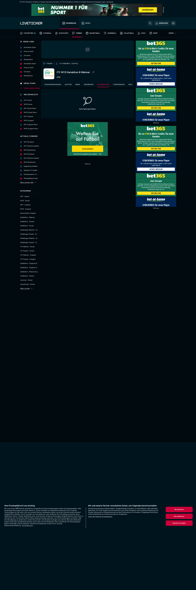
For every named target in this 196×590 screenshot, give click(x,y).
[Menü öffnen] (173, 23)
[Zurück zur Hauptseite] (35, 23)
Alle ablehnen (179, 516)
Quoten (68, 84)
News (77, 84)
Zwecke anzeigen (179, 523)
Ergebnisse (88, 84)
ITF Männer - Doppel (68, 63)
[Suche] (150, 23)
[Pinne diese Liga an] (93, 72)
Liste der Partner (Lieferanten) (100, 517)
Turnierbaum (119, 84)
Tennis (49, 63)
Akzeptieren (179, 509)
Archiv (131, 84)
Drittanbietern (27, 525)
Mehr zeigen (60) (27, 182)
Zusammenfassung (52, 84)
